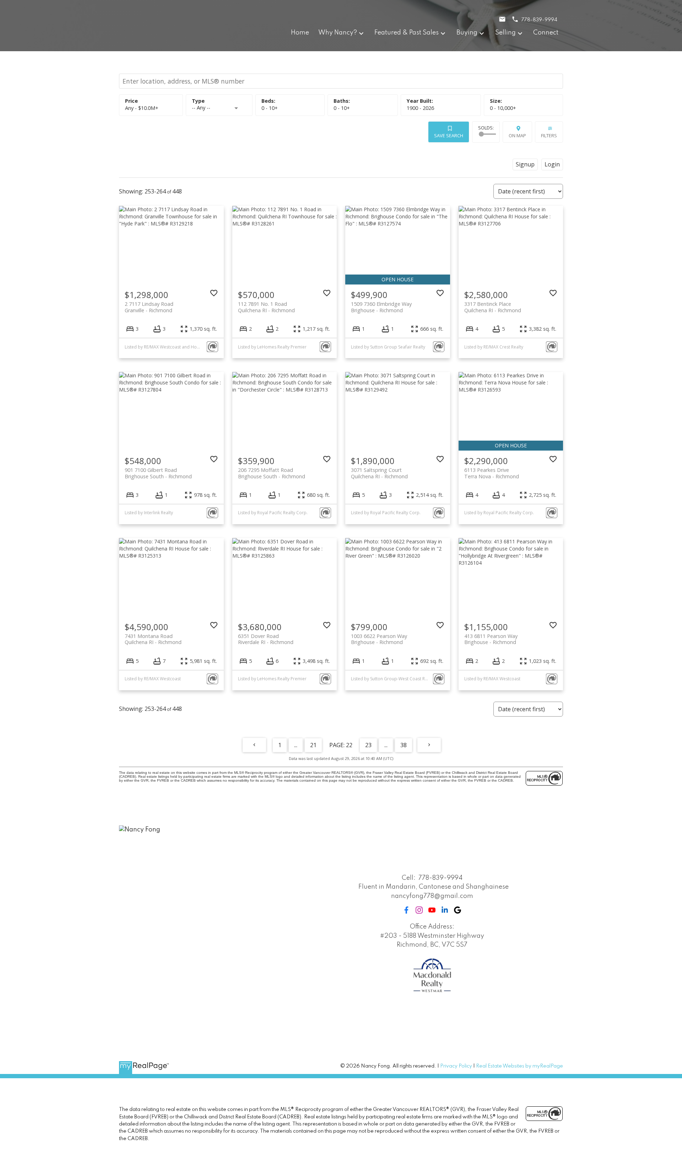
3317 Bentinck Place (492, 306)
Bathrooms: (342, 108)
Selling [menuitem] (505, 33)
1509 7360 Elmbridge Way (381, 306)
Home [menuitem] (300, 33)
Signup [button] (525, 164)
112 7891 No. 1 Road (266, 306)
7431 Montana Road (153, 639)
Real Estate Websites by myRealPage (519, 1066)
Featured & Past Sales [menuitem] (406, 33)
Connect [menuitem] (545, 33)
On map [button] (517, 135)
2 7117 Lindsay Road (149, 306)
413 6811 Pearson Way (491, 639)
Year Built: (420, 108)
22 (349, 745)
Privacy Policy (456, 1066)
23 (368, 745)
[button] (406, 910)
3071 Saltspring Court (379, 473)
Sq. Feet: (503, 108)
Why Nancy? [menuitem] (337, 33)
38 (403, 745)
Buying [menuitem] (466, 33)
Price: (141, 108)
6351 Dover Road (265, 639)
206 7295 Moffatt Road (271, 473)
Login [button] (552, 164)
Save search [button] (448, 135)
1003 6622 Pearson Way (379, 639)
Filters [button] (549, 135)
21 (313, 745)
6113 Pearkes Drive (491, 473)
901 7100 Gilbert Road (158, 473)
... (295, 745)
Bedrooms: (269, 108)
